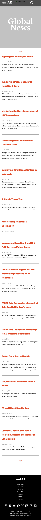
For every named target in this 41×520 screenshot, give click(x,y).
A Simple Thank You (12, 199)
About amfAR (20, 484)
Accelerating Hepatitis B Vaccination (14, 224)
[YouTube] (14, 505)
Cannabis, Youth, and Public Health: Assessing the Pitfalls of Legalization (18, 435)
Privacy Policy (20, 489)
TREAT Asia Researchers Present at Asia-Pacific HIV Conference (20, 305)
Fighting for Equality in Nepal (17, 57)
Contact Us (20, 496)
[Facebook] (18, 505)
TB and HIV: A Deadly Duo (15, 408)
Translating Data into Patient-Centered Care (17, 143)
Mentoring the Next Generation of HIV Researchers (20, 113)
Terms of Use (20, 492)
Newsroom (21, 494)
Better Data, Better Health (16, 356)
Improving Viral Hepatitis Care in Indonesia (19, 172)
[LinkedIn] (26, 505)
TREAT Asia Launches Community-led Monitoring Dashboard (20, 332)
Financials (20, 487)
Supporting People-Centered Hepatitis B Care (17, 84)
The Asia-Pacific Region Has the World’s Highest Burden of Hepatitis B (18, 274)
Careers (21, 499)
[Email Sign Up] (35, 505)
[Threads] (31, 505)
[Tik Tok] (10, 505)
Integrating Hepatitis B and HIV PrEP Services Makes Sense (18, 245)
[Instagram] (6, 505)
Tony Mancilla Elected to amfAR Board (18, 384)
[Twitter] (22, 505)
